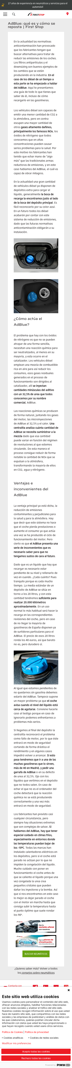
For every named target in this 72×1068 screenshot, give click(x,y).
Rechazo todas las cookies (36, 1058)
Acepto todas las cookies (36, 1051)
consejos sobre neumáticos (38, 972)
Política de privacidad (37, 1032)
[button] (13, 14)
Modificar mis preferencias (16, 1043)
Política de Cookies (12, 1032)
